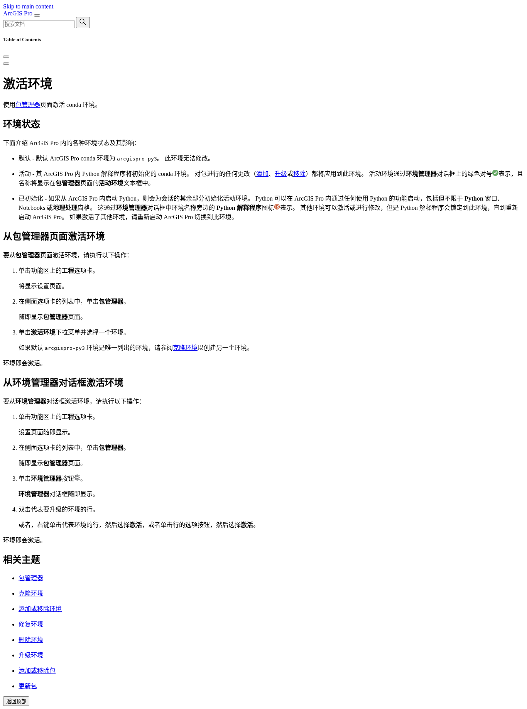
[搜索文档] (83, 22)
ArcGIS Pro (18, 13)
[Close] (6, 57)
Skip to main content (28, 6)
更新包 (28, 686)
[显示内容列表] (6, 63)
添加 (262, 173)
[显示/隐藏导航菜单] (37, 15)
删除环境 (31, 639)
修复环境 (31, 624)
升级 (281, 173)
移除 (299, 173)
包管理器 (27, 104)
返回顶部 (16, 701)
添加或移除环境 (40, 609)
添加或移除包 (37, 670)
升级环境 (31, 655)
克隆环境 (185, 347)
